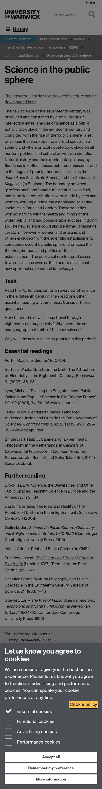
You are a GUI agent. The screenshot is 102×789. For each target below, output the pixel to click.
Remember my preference (51, 768)
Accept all (51, 757)
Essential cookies (33, 711)
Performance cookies (38, 742)
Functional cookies (35, 721)
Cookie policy (83, 704)
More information (51, 779)
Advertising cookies (36, 732)
